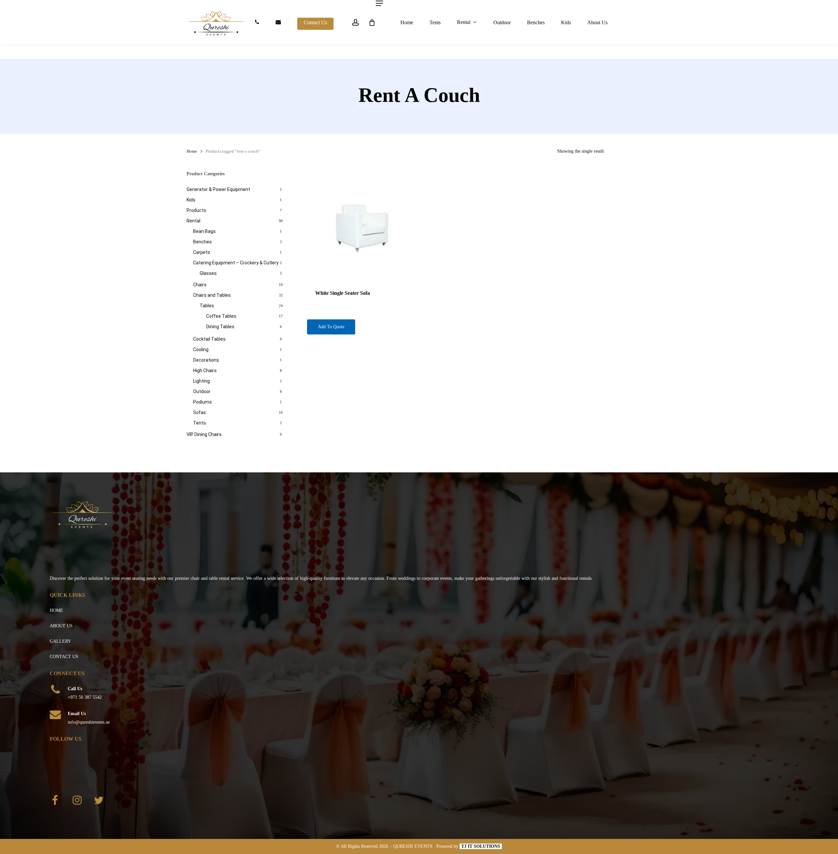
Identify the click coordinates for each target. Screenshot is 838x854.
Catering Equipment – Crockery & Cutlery (236, 262)
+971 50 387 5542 (85, 697)
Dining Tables (220, 326)
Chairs (200, 284)
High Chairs (205, 370)
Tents (199, 423)
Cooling (201, 349)
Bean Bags (204, 231)
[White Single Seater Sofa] (362, 225)
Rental (193, 220)
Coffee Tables (221, 316)
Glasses (208, 273)
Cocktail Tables (209, 339)
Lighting (201, 381)
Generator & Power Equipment (218, 189)
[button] (379, 3)
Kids (191, 199)
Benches (202, 241)
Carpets (201, 252)
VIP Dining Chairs (204, 434)
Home (192, 151)
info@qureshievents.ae (89, 722)
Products (196, 210)
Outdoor (201, 391)
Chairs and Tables (212, 295)
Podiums (202, 402)
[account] (355, 22)
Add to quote (331, 326)
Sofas (199, 412)
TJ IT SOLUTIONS (480, 846)
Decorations (206, 360)
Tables (207, 305)
